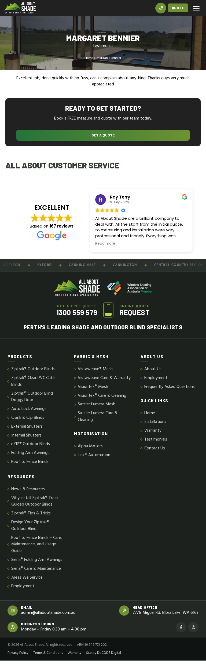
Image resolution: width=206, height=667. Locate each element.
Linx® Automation (94, 455)
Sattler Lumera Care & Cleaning (97, 416)
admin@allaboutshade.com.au (48, 612)
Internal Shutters (26, 435)
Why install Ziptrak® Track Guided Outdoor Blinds (34, 501)
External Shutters (27, 426)
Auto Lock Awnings (28, 409)
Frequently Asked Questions (169, 387)
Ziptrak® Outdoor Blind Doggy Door (32, 397)
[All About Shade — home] (20, 8)
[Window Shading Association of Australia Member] (130, 288)
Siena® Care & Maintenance (36, 568)
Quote (178, 8)
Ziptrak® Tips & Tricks (31, 513)
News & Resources (28, 489)
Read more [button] (105, 243)
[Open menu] (196, 8)
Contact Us (154, 448)
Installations (155, 422)
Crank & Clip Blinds (27, 417)
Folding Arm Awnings (30, 453)
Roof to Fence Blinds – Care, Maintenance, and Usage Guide (36, 544)
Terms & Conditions (48, 653)
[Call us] (160, 8)
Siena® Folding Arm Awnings (36, 560)
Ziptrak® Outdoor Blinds (33, 369)
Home (89, 58)
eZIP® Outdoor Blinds (30, 444)
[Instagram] (193, 627)
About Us (152, 369)
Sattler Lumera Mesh (96, 404)
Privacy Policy (18, 653)
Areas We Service (27, 577)
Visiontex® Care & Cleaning (102, 395)
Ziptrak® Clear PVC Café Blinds (33, 381)
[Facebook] (181, 627)
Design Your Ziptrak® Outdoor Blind (30, 525)
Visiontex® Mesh (93, 387)
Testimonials (155, 439)
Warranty (152, 430)
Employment (155, 378)
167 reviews (61, 226)
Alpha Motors (90, 446)
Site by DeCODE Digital (103, 653)
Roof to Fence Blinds (30, 462)
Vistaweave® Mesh (95, 369)
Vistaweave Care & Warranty (104, 378)
